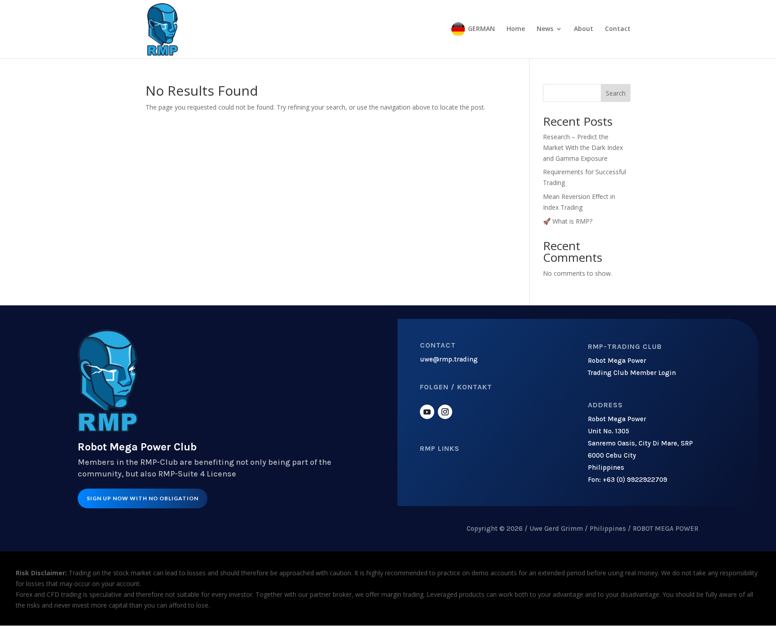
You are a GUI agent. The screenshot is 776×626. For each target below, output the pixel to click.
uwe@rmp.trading (449, 359)
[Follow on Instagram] (445, 412)
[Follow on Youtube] (427, 412)
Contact (617, 29)
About (583, 29)
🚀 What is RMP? (567, 221)
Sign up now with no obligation (142, 498)
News (545, 29)
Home (516, 29)
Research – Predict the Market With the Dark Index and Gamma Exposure (583, 147)
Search (616, 93)
